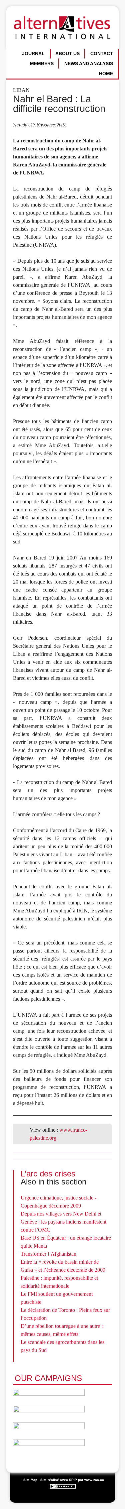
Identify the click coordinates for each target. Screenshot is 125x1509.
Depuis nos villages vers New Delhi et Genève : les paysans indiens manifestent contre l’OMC (63, 1222)
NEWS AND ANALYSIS (88, 63)
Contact (101, 53)
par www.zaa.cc (91, 1480)
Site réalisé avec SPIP (58, 1480)
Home (106, 73)
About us (67, 53)
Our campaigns (48, 1378)
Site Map (30, 1480)
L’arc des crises (48, 1173)
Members (42, 63)
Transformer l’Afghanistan (48, 1254)
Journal (33, 53)
